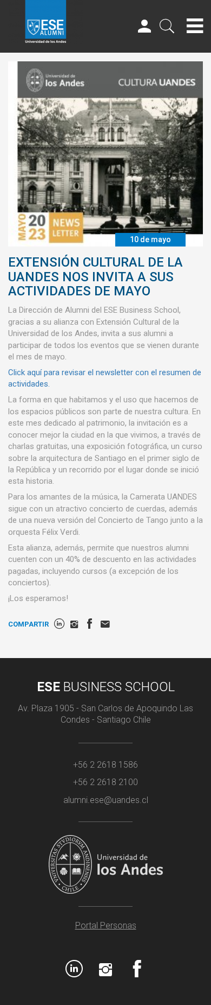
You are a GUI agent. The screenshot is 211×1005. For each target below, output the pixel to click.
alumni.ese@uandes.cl (105, 800)
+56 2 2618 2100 (105, 782)
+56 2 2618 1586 (105, 765)
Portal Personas (105, 925)
